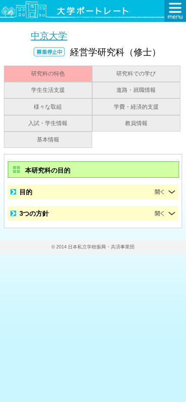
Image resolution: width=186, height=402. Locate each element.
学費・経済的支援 (136, 107)
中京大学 (49, 36)
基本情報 (48, 140)
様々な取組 (48, 107)
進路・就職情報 (136, 90)
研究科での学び (136, 74)
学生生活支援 (48, 90)
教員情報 (136, 123)
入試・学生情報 (47, 123)
